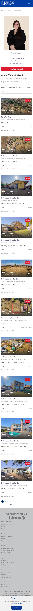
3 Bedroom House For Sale (10, 198)
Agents (9, 10)
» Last (11, 502)
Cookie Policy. (17, 603)
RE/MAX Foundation (7, 548)
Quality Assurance (6, 577)
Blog (2, 529)
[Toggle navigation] (29, 3)
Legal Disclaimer (8, 593)
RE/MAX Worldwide (7, 524)
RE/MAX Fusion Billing (7, 565)
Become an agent (6, 536)
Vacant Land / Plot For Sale (10, 318)
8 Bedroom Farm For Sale (10, 156)
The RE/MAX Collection (8, 553)
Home (3, 10)
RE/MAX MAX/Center (7, 562)
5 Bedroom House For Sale (10, 441)
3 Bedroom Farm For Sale (10, 279)
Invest (3, 538)
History (3, 526)
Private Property (6, 587)
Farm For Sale (6, 117)
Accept (16, 607)
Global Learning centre (7, 550)
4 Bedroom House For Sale (10, 357)
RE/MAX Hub (5, 560)
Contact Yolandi (16, 69)
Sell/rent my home (6, 541)
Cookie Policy (25, 593)
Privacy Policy (17, 593)
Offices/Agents (5, 572)
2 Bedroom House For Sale (10, 483)
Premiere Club (5, 575)
